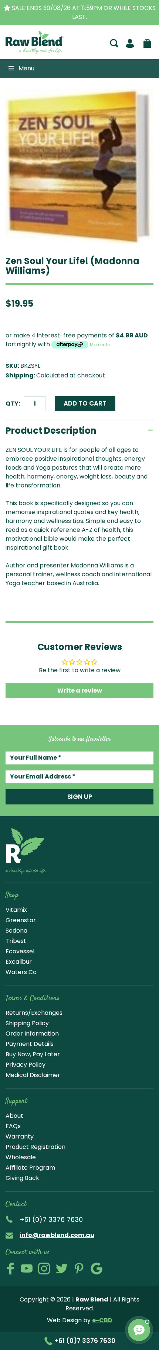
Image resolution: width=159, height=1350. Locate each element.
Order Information (32, 1033)
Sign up (79, 796)
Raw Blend (27, 52)
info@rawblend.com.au (57, 1235)
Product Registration (35, 1147)
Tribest (16, 941)
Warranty (20, 1136)
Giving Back (22, 1178)
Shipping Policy (27, 1023)
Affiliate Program (30, 1167)
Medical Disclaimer (33, 1075)
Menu (26, 68)
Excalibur (19, 961)
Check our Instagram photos (44, 1268)
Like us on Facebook (10, 1268)
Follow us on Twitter (62, 1268)
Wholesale (21, 1157)
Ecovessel (20, 951)
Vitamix (16, 910)
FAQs (13, 1126)
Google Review (96, 1268)
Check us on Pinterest (79, 1268)
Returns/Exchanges (34, 1013)
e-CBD (102, 1320)
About (14, 1115)
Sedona (16, 930)
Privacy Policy (25, 1064)
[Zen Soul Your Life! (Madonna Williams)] (79, 166)
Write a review (79, 690)
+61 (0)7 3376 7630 (84, 1340)
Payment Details (30, 1044)
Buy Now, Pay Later (33, 1054)
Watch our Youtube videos (27, 1268)
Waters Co (21, 972)
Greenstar (21, 920)
